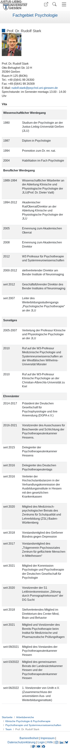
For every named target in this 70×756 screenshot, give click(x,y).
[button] (46, 4)
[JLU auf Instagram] (57, 742)
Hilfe (50, 742)
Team (8, 729)
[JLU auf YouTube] (38, 746)
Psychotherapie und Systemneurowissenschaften (33, 725)
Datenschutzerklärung (22, 742)
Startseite (7, 717)
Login (42, 742)
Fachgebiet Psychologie (35, 15)
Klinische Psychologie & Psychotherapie (27, 721)
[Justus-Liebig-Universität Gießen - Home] (17, 5)
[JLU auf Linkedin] (62, 742)
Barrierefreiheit (29, 738)
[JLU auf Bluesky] (66, 742)
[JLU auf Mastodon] (34, 746)
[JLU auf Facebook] (43, 746)
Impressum (48, 738)
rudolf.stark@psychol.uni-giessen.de (34, 87)
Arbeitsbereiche (25, 717)
